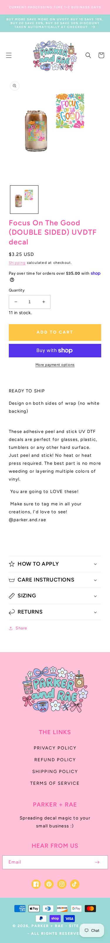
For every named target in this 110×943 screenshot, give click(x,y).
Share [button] (21, 628)
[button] (8, 55)
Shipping (17, 263)
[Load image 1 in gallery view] (24, 200)
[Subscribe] (97, 862)
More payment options (55, 365)
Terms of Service (55, 783)
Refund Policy (55, 759)
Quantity (17, 290)
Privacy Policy (55, 748)
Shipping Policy (55, 771)
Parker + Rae (47, 926)
